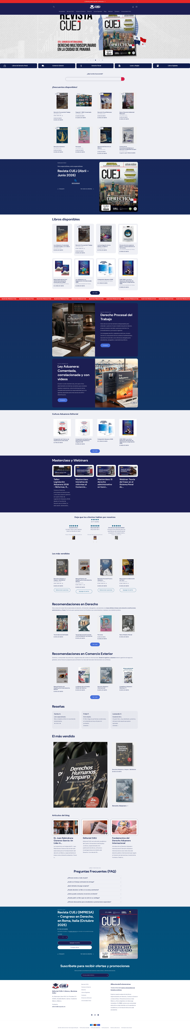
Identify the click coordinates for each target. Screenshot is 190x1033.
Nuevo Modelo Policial (126, 634)
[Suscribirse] (107, 975)
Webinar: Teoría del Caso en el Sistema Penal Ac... (127, 483)
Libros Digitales (85, 992)
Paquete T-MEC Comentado (83, 112)
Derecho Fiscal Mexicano (105, 112)
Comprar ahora (74, 947)
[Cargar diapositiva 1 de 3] (91, 60)
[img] (95, 520)
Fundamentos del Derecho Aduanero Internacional (121, 840)
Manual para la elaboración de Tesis (127, 579)
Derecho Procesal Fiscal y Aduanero (105, 579)
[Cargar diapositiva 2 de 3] (93, 60)
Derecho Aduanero (119, 806)
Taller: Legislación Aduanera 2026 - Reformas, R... (61, 483)
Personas (78, 146)
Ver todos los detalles (86, 189)
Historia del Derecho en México (104, 147)
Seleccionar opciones (62, 590)
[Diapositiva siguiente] (99, 60)
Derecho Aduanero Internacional (103, 687)
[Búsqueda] (123, 79)
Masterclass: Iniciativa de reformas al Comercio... (82, 483)
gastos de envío (73, 931)
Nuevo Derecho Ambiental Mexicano (127, 113)
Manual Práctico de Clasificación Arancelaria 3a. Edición (84, 580)
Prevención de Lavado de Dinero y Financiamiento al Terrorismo (127, 246)
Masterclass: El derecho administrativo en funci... (105, 483)
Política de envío (105, 1027)
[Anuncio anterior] (52, 1)
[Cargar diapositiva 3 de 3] (95, 60)
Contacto (83, 995)
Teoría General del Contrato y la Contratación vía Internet (84, 635)
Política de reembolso (95, 1027)
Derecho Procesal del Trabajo (62, 112)
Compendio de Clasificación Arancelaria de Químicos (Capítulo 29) (84, 440)
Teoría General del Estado (61, 634)
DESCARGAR (76, 183)
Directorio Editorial (86, 998)
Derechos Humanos (59, 146)
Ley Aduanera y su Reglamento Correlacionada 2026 (84, 281)
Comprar (105, 345)
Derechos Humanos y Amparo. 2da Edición (60, 579)
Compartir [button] (61, 189)
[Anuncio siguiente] (137, 1)
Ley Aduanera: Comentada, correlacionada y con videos (62, 245)
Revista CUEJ (85, 984)
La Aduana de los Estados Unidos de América (83, 687)
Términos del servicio (115, 1027)
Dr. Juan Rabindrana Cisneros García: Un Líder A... (63, 840)
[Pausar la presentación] (103, 60)
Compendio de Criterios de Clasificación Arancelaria (61, 439)
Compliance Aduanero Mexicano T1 (126, 687)
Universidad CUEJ (86, 1000)
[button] (54, 7)
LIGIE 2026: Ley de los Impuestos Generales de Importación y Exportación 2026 (127, 281)
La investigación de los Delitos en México (104, 245)
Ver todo (94, 293)
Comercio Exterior (86, 987)
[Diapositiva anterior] (87, 60)
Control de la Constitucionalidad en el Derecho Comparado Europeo (128, 148)
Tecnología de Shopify (73, 1027)
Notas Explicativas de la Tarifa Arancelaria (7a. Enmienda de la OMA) (60, 281)
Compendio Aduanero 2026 (105, 279)
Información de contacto (126, 1027)
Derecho (83, 990)
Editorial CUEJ (90, 838)
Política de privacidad (84, 1027)
